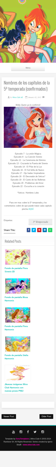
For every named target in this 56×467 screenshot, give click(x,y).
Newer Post (9, 416)
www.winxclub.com (31, 445)
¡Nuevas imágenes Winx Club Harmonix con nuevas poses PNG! (16, 387)
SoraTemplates (22, 439)
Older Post (46, 416)
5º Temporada (40, 222)
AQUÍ (30, 209)
